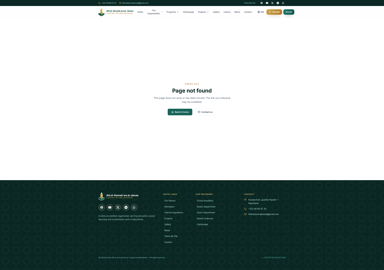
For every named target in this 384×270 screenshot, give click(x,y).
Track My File (249, 3)
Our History (170, 200)
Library (227, 12)
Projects (202, 12)
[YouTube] (267, 3)
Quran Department (206, 212)
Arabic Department (206, 206)
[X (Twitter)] (272, 3)
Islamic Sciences (205, 218)
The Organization (153, 12)
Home (140, 12)
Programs (171, 12)
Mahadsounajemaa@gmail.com (263, 214)
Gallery (216, 12)
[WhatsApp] (283, 3)
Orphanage (188, 12)
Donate (276, 12)
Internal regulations (173, 212)
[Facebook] (261, 3)
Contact (248, 12)
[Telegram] (277, 3)
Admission (169, 206)
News (237, 12)
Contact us (207, 112)
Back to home (182, 112)
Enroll (289, 12)
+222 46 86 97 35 (257, 208)
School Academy (205, 200)
